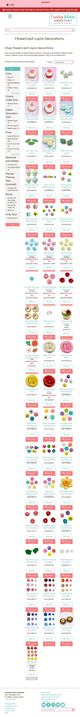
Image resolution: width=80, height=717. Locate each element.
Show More (16, 93)
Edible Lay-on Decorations (42, 34)
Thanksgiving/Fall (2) (14, 168)
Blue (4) (10, 77)
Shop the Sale (71, 10)
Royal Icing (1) (13, 218)
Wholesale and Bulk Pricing (51, 695)
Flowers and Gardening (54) (13, 189)
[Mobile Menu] (9, 16)
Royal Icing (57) (13, 125)
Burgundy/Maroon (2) (14, 84)
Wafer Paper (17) (13, 128)
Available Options (32, 99)
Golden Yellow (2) (13, 89)
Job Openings (10, 708)
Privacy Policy (10, 710)
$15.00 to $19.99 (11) (13, 150)
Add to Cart (67, 338)
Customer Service (11, 706)
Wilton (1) (11, 210)
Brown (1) (11, 80)
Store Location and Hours (50, 697)
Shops (7, 34)
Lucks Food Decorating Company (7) (12, 200)
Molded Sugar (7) (12, 121)
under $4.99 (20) (13, 136)
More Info (32, 93)
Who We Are (45, 692)
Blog (6, 713)
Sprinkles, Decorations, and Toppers (21, 34)
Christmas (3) (12, 164)
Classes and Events (48, 699)
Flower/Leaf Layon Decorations (61, 34)
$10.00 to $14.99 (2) (13, 145)
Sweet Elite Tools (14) (12, 206)
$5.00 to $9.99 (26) (12, 140)
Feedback (44, 701)
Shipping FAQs (10, 704)
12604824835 (10, 699)
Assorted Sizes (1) (13, 104)
